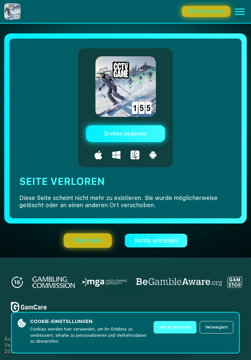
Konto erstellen (156, 240)
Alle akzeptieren (175, 327)
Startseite (88, 240)
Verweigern (216, 327)
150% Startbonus (206, 11)
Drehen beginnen (125, 134)
